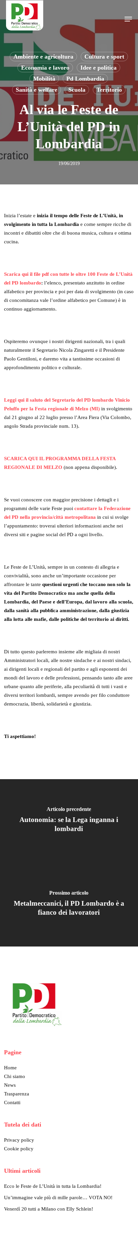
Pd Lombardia (85, 78)
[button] (128, 19)
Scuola (76, 89)
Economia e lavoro (45, 67)
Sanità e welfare (36, 89)
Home (10, 1067)
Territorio (109, 89)
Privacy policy (19, 1140)
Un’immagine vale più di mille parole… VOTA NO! (58, 1197)
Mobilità (44, 78)
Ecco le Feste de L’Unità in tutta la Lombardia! (52, 1186)
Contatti (12, 1102)
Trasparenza (16, 1093)
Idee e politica (98, 67)
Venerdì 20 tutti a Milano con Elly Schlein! (48, 1209)
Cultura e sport (104, 56)
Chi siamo (14, 1076)
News (10, 1085)
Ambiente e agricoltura (43, 56)
